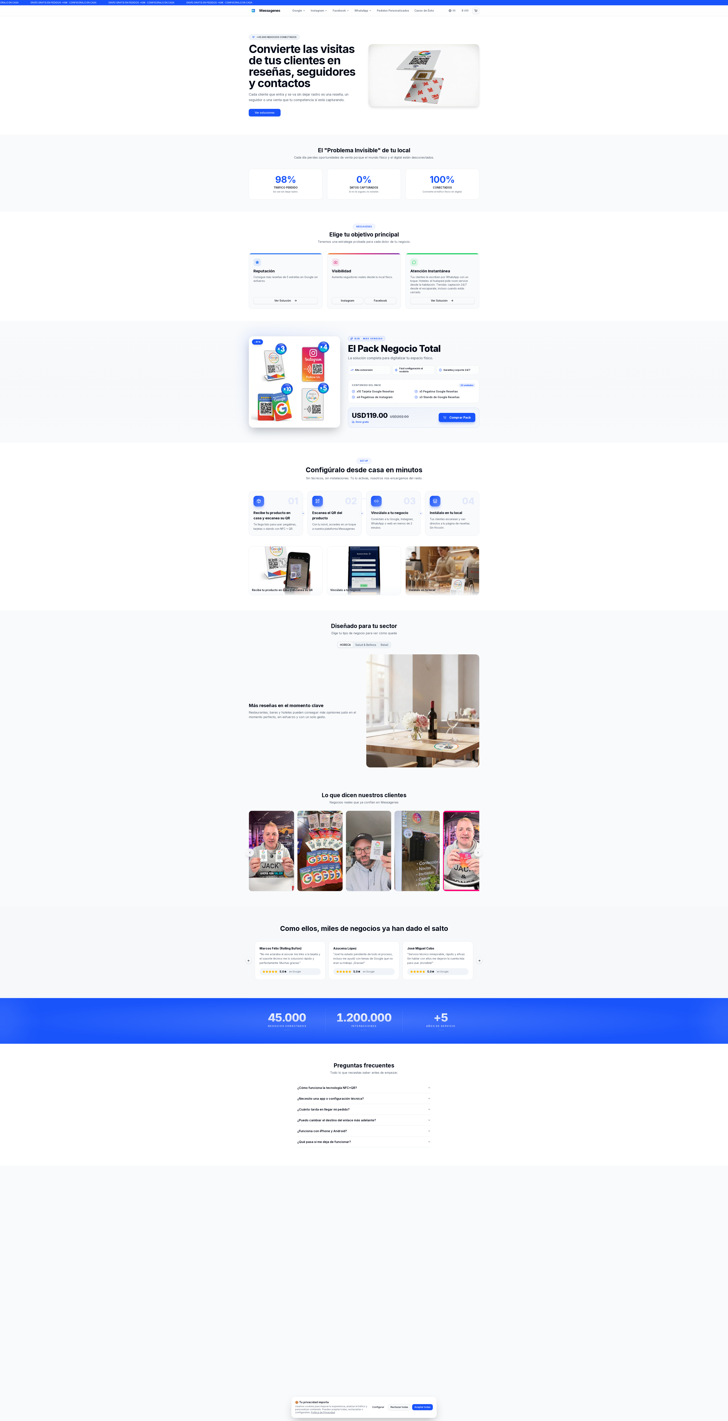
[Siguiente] (478, 852)
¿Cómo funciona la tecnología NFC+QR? (327, 1088)
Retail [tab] (384, 644)
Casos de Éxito (424, 10)
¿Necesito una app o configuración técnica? (330, 1098)
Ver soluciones (265, 112)
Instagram (317, 10)
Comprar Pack (460, 417)
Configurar (378, 1407)
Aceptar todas (422, 1407)
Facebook (339, 10)
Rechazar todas (399, 1407)
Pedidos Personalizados (393, 10)
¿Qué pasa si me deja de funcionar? (324, 1142)
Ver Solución (282, 300)
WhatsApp (361, 10)
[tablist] (364, 644)
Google (297, 10)
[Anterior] (250, 852)
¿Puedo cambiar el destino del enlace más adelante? (336, 1120)
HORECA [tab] (345, 644)
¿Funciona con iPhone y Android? (322, 1131)
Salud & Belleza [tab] (365, 644)
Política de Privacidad (323, 1412)
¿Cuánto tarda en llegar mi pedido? (323, 1109)
